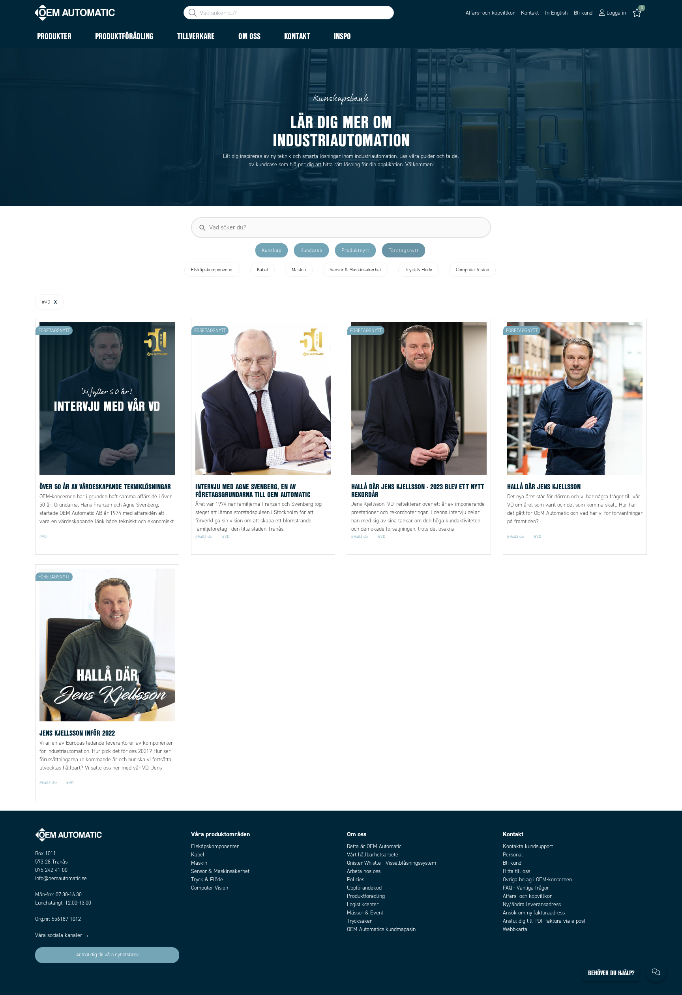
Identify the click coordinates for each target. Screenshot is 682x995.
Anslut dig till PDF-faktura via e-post (544, 921)
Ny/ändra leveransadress (532, 904)
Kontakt (530, 12)
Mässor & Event (365, 912)
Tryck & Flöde (207, 879)
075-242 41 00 (51, 870)
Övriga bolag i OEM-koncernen (537, 879)
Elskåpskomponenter (215, 846)
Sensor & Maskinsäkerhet (220, 871)
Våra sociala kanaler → (62, 935)
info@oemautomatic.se (61, 878)
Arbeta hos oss (363, 871)
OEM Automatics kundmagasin (381, 929)
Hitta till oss (516, 871)
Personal (513, 854)
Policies (355, 879)
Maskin (199, 863)
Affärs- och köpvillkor (490, 12)
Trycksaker (359, 921)
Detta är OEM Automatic (374, 846)
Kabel (197, 854)
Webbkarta (515, 929)
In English (556, 12)
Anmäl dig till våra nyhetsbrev (107, 955)
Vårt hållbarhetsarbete (372, 854)
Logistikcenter (362, 904)
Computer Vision (209, 887)
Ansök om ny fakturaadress (534, 912)
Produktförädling (366, 896)
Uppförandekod (364, 887)
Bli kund (583, 12)
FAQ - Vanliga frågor (526, 887)
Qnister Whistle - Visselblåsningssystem (391, 863)
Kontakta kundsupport (528, 846)
